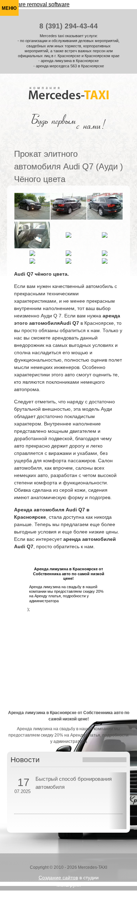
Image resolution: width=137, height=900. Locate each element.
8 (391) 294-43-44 (68, 26)
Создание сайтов (58, 877)
